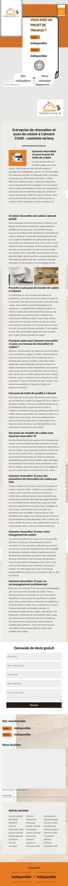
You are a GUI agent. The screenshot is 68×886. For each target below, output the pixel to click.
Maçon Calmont (16, 816)
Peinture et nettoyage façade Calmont (33, 822)
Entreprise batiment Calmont (13, 822)
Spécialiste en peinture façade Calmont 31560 (51, 819)
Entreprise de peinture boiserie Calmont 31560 (51, 829)
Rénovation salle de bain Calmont (16, 831)
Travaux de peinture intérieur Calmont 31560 (50, 841)
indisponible (38, 43)
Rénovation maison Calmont (33, 831)
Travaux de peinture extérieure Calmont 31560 (33, 841)
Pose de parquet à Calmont (16, 838)
